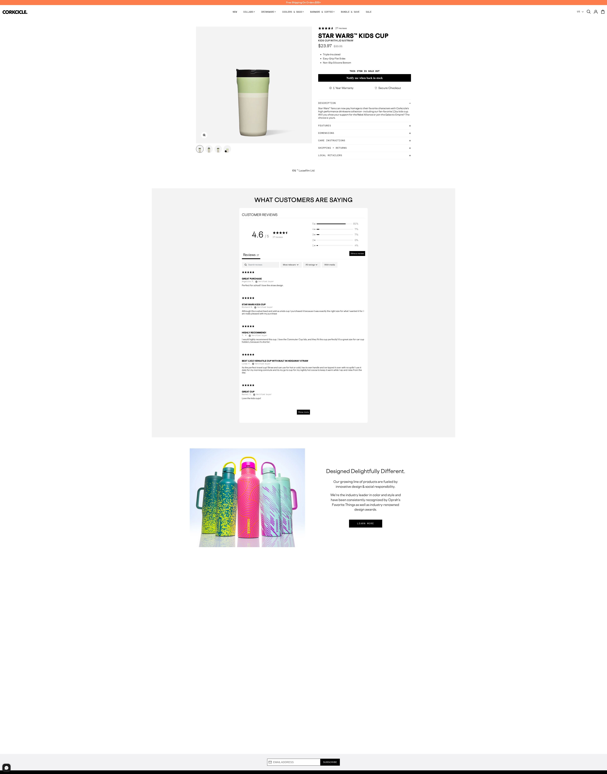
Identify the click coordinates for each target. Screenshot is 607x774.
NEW (235, 12)
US (579, 12)
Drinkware (268, 12)
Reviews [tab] (251, 255)
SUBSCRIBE (330, 762)
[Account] (596, 12)
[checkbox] (329, 265)
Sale (368, 12)
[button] (335, 223)
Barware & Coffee (322, 12)
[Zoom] (204, 135)
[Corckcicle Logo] (15, 12)
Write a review (357, 253)
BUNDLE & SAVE (350, 12)
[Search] (589, 12)
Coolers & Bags (293, 12)
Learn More (365, 523)
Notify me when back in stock (364, 78)
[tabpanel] (303, 340)
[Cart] (603, 12)
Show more (303, 412)
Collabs (249, 12)
